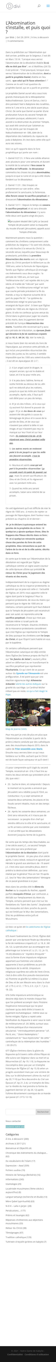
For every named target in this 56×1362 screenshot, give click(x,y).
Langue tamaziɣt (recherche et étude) (24, 1196)
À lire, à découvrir (40, 37)
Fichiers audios (13, 1170)
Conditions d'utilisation (37, 1354)
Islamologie (11, 1184)
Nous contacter (13, 1121)
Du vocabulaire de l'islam (18, 1160)
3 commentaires (15, 41)
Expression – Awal (15, 1165)
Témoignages (12, 1232)
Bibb (12, 37)
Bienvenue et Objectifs (17, 1148)
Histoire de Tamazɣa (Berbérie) (21, 1174)
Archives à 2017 (13, 1143)
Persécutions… (13, 1210)
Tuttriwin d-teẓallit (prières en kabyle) (24, 1241)
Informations (12, 1179)
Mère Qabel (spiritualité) (18, 1201)
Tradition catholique (16, 1237)
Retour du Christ (14, 1228)
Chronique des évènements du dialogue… (26, 1152)
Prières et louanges (15, 1215)
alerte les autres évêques (28, 683)
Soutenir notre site (15, 1126)
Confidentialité (15, 1354)
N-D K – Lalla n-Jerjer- (16, 1206)
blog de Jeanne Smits (16, 729)
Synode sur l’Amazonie (28, 673)
